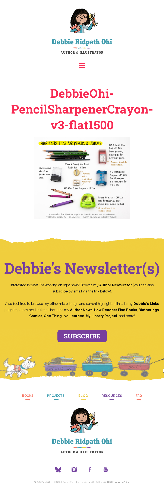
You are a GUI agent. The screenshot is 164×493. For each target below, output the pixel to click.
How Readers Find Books (115, 310)
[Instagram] (74, 469)
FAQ (139, 395)
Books (28, 395)
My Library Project (101, 316)
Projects (56, 395)
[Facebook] (90, 469)
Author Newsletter (116, 285)
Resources (112, 395)
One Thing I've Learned (64, 316)
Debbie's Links (146, 304)
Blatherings (149, 310)
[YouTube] (105, 469)
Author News (81, 310)
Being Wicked (118, 481)
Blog (83, 395)
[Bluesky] (58, 469)
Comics (35, 316)
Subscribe (82, 336)
